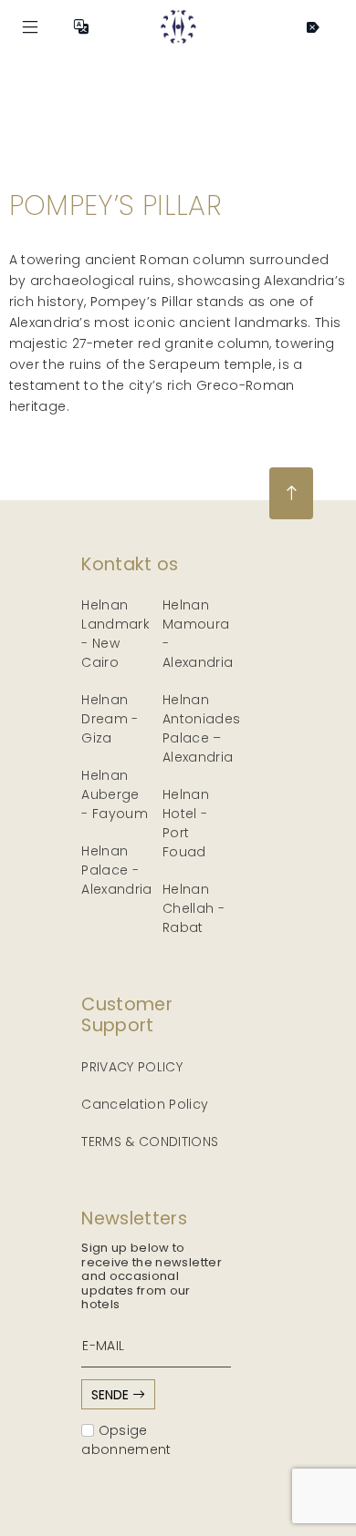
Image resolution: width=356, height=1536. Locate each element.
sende (111, 1395)
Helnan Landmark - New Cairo (115, 633)
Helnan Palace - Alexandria (116, 870)
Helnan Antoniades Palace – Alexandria (201, 728)
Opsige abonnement (126, 1440)
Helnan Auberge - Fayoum (114, 794)
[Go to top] (291, 493)
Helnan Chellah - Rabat (193, 908)
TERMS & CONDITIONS (149, 1141)
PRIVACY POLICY (132, 1067)
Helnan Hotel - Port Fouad (185, 823)
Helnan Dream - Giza (109, 719)
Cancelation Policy (144, 1104)
